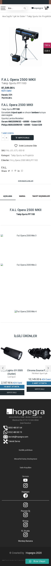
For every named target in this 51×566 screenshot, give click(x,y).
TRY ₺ (47, 45)
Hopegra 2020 (33, 552)
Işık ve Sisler (19, 16)
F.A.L (12, 160)
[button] (3, 368)
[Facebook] (12, 171)
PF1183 (34, 160)
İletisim (25, 476)
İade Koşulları (25, 467)
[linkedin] (18, 171)
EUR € (47, 51)
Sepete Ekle (23, 138)
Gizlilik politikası (25, 450)
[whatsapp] (21, 171)
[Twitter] (8, 171)
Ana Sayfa (7, 16)
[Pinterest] (15, 171)
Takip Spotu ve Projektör (22, 155)
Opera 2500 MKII (22, 160)
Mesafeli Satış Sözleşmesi (25, 459)
